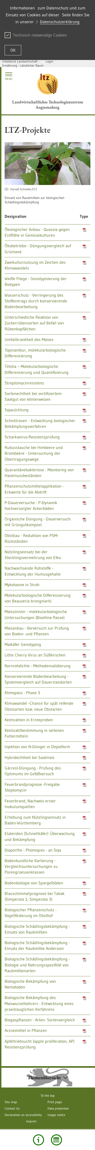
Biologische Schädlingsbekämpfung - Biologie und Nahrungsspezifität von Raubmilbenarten (37, 965)
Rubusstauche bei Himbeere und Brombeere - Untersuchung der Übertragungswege (34, 453)
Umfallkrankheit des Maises (29, 339)
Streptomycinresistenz (24, 383)
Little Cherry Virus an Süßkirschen (35, 655)
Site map (11, 1102)
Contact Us (12, 1108)
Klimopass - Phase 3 (22, 692)
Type (84, 216)
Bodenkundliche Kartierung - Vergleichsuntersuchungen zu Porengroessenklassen (31, 866)
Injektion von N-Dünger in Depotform (37, 746)
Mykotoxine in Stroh (22, 584)
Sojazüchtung (17, 409)
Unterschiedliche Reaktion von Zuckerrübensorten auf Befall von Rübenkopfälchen (34, 323)
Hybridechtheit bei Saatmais (29, 757)
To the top (48, 1095)
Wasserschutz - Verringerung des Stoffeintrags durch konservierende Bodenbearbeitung (36, 301)
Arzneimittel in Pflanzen (26, 1030)
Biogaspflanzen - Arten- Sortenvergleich (40, 1019)
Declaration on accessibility (23, 1115)
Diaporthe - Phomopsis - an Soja (33, 850)
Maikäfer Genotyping (23, 644)
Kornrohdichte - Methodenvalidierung (38, 665)
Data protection (58, 1108)
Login (49, 61)
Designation (16, 216)
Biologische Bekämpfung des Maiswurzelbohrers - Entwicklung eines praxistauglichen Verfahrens (39, 1003)
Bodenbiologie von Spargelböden (34, 883)
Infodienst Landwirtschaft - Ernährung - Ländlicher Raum (23, 63)
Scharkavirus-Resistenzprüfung (32, 437)
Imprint (31, 1121)
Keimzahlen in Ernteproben (29, 719)
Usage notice (56, 1115)
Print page (55, 1102)
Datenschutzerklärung (60, 21)
